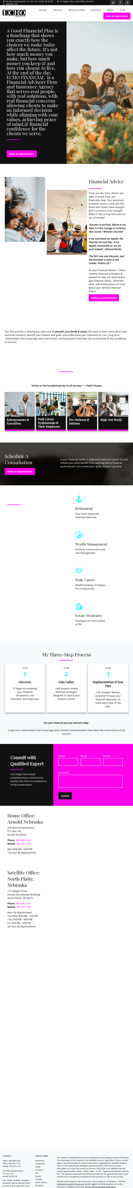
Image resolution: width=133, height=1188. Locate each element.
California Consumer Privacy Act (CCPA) (73, 1184)
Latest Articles (41, 1182)
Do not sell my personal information (100, 1187)
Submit (65, 795)
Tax (36, 1173)
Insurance (39, 1170)
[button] (43, 10)
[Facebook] (120, 2)
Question (63, 772)
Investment (40, 1163)
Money (38, 1176)
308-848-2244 (12, 4)
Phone (106, 755)
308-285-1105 (14, 1163)
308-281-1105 (23, 843)
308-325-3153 (15, 1166)
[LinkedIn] (113, 2)
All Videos (39, 1185)
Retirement (40, 1160)
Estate (38, 1167)
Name (61, 755)
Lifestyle (38, 1179)
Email (84, 755)
